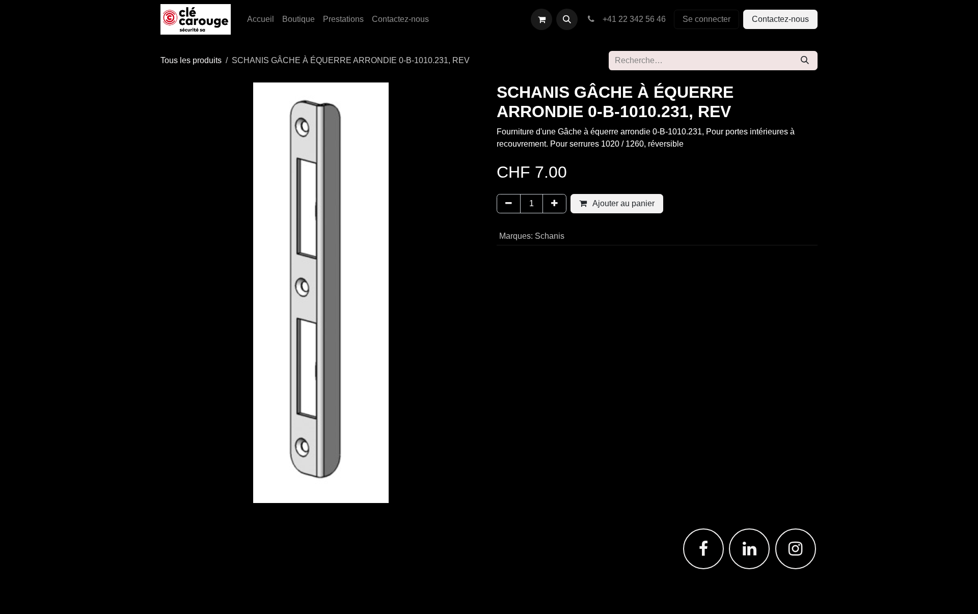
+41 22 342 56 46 (632, 19)
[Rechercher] (805, 60)
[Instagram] (795, 548)
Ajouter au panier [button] (623, 203)
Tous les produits (191, 60)
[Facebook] (703, 548)
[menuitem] (260, 19)
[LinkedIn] (749, 548)
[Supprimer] (509, 203)
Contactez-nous (780, 19)
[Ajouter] (554, 203)
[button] (567, 19)
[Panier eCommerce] (541, 19)
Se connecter (706, 19)
